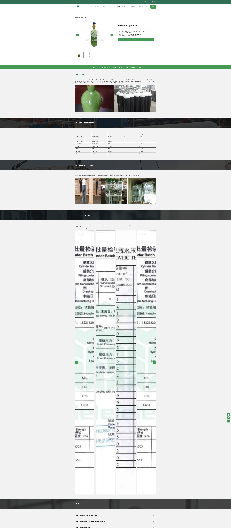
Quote (153, 6)
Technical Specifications (104, 67)
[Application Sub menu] (135, 6)
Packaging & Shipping (117, 67)
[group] (79, 55)
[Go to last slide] (77, 35)
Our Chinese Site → (80, 1)
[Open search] (145, 2)
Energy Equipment (107, 6)
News (132, 1)
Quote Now (136, 39)
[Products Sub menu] (99, 6)
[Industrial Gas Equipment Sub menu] (127, 6)
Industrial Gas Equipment (120, 6)
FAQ (140, 67)
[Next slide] (112, 35)
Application (132, 6)
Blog (136, 1)
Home (91, 6)
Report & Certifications (130, 67)
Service (117, 1)
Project (112, 1)
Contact (140, 1)
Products (97, 6)
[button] (115, 515)
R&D (122, 1)
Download (127, 1)
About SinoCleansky (143, 6)
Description (93, 67)
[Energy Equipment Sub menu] (111, 6)
